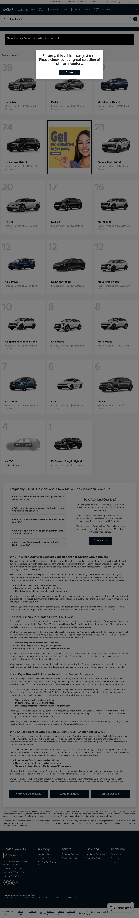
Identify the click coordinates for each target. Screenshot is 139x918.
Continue (69, 72)
